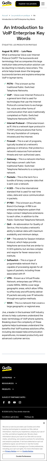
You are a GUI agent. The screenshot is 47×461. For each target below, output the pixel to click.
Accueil (5, 15)
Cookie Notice (27, 451)
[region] (23, 440)
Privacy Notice (10, 451)
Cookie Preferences (23, 456)
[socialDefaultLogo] (3, 402)
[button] (9, 377)
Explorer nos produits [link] (28, 4)
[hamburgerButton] (43, 4)
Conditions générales (10, 417)
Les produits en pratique (20, 15)
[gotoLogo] (7, 3)
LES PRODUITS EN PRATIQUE (25, 45)
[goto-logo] (23, 368)
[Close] (44, 423)
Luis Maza (27, 51)
